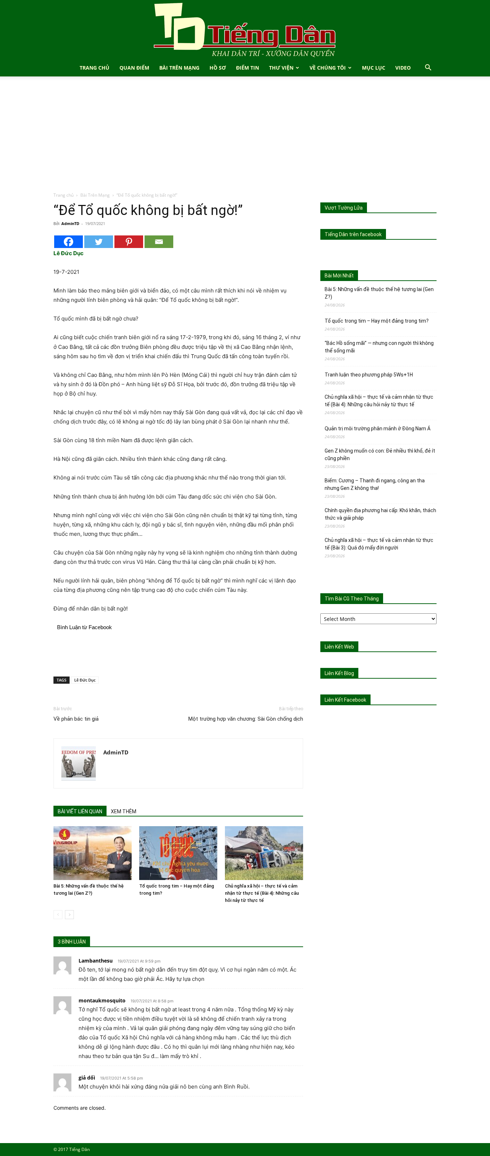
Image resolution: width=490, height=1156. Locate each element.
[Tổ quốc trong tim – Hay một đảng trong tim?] (178, 853)
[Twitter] (98, 241)
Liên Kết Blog (339, 673)
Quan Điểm (134, 67)
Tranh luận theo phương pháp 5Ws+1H (369, 375)
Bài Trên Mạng (179, 67)
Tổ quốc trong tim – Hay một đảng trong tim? (377, 321)
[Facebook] (68, 241)
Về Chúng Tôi (328, 67)
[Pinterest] (128, 241)
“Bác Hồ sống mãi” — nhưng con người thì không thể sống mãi (379, 347)
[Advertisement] (245, 138)
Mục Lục (373, 67)
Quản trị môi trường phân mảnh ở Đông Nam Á (377, 428)
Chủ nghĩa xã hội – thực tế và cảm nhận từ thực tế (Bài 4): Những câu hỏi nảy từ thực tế (262, 893)
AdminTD (70, 223)
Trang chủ (63, 195)
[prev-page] (57, 914)
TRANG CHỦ (94, 67)
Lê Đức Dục (84, 680)
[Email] (159, 241)
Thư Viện (281, 67)
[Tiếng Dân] (245, 29)
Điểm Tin (247, 67)
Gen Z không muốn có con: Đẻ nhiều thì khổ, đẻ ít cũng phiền (380, 454)
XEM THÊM (123, 811)
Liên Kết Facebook (345, 700)
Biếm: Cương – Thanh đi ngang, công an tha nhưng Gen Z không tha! (375, 484)
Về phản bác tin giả (76, 719)
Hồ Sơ (217, 67)
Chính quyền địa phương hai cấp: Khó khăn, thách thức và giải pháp (380, 514)
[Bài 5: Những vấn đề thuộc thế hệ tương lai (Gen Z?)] (92, 853)
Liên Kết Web (339, 647)
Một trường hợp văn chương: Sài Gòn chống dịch (245, 719)
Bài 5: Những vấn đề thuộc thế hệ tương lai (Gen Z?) (379, 293)
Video (403, 67)
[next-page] (69, 914)
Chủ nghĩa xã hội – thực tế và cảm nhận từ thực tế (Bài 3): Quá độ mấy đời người (379, 544)
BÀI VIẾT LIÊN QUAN (80, 811)
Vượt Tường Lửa (344, 208)
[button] (428, 68)
